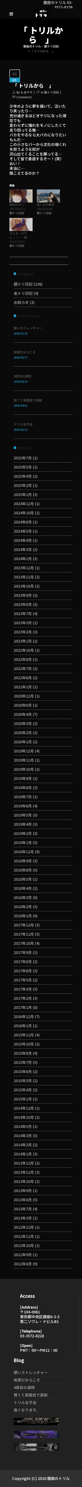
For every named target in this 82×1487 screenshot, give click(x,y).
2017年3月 (23, 989)
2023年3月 (23, 622)
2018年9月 (23, 860)
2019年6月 (23, 805)
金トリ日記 (23, 293)
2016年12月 (24, 1016)
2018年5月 (23, 879)
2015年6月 (23, 1071)
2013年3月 (23, 1218)
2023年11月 (24, 576)
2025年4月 (23, 476)
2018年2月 (23, 906)
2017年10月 (24, 943)
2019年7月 (23, 796)
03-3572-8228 (32, 1335)
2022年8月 (23, 659)
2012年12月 (24, 1227)
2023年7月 (23, 613)
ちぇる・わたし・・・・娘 (18, 235)
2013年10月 (24, 1181)
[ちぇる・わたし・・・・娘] (21, 224)
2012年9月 (23, 1254)
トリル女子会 (23, 424)
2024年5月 (23, 531)
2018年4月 (23, 888)
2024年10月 (24, 512)
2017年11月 (24, 934)
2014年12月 (24, 1108)
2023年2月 (23, 631)
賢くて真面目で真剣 (28, 400)
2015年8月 (23, 1053)
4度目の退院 (22, 376)
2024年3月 (23, 549)
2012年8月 (23, 1263)
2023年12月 (24, 567)
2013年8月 (23, 1199)
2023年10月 (24, 586)
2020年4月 (23, 714)
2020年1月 (23, 741)
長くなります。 (27, 1409)
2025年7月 (23, 457)
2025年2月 (23, 485)
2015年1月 (23, 1099)
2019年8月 (23, 787)
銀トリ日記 (51, 46)
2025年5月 (23, 467)
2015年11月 (24, 1034)
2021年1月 (23, 686)
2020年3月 (23, 723)
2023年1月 (23, 641)
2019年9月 (23, 778)
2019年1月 (23, 842)
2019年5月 (23, 815)
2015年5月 (23, 1080)
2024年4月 (23, 540)
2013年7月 (23, 1208)
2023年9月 (23, 595)
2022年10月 (24, 650)
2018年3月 (23, 897)
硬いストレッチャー (28, 328)
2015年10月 (24, 1044)
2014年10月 (24, 1117)
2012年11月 (24, 1236)
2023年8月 (23, 604)
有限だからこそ (25, 352)
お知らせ (21, 302)
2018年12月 (24, 851)
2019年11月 (24, 760)
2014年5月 (23, 1126)
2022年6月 (23, 677)
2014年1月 (23, 1153)
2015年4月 (23, 1089)
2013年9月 (23, 1190)
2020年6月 (23, 705)
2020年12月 (24, 696)
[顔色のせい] (21, 196)
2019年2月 (23, 833)
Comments (24, 97)
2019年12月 (24, 750)
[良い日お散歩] (48, 196)
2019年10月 (24, 769)
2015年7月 (23, 1062)
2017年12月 (24, 925)
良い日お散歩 (45, 205)
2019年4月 (23, 824)
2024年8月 (23, 522)
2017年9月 (23, 952)
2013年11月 (24, 1172)
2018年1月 (23, 915)
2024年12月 (24, 503)
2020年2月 (23, 732)
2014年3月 (23, 1135)
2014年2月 (23, 1144)
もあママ (26, 92)
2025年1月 (23, 494)
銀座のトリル (32, 46)
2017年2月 (23, 998)
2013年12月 (24, 1163)
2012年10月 (24, 1245)
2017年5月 (23, 979)
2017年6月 (23, 970)
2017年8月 (23, 961)
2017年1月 (23, 1007)
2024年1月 (23, 558)
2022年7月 (23, 668)
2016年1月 (23, 1025)
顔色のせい (16, 205)
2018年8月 (23, 870)
